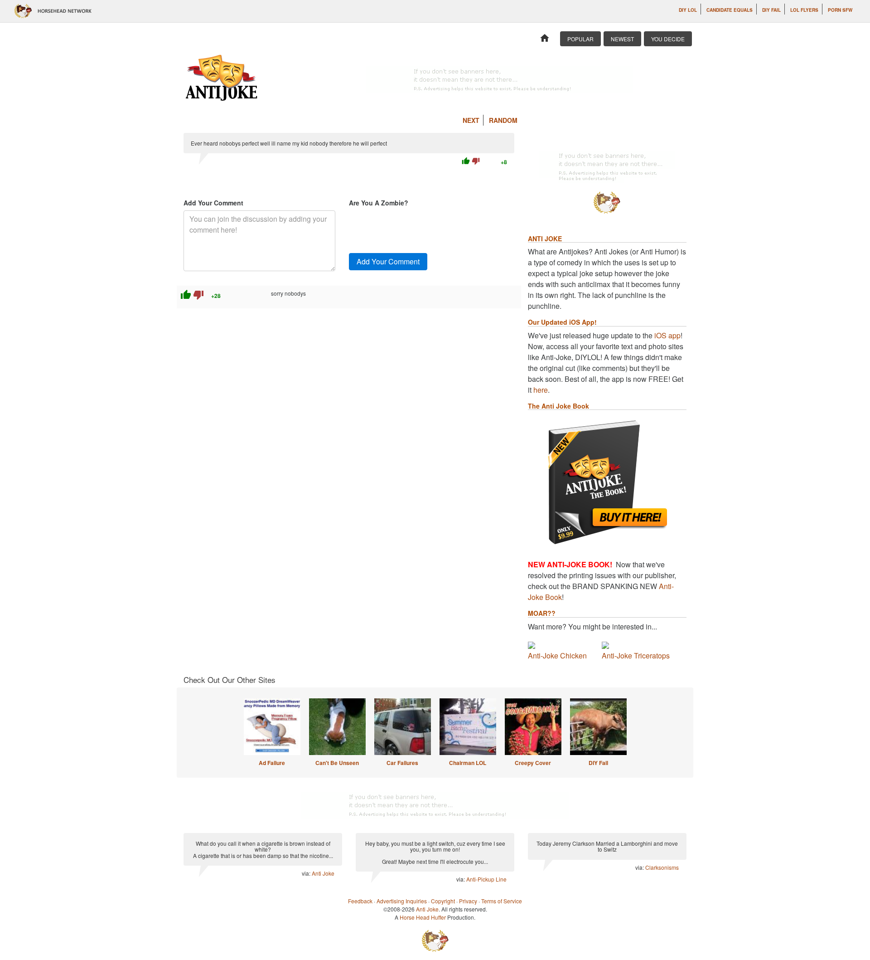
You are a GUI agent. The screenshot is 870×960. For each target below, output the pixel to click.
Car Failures (402, 763)
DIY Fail (771, 10)
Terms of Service (501, 901)
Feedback (360, 901)
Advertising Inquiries (402, 901)
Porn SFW (840, 10)
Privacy (468, 901)
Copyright (443, 901)
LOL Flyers (804, 10)
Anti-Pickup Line (486, 879)
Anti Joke (323, 873)
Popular (580, 39)
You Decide (668, 39)
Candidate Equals (729, 10)
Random (503, 120)
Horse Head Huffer (423, 917)
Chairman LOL (467, 763)
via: (307, 873)
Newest (622, 39)
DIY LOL (688, 10)
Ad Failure (272, 763)
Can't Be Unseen (337, 763)
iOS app (667, 335)
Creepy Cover (533, 763)
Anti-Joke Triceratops (636, 655)
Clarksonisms (662, 867)
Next (471, 120)
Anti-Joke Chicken (557, 655)
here (540, 390)
